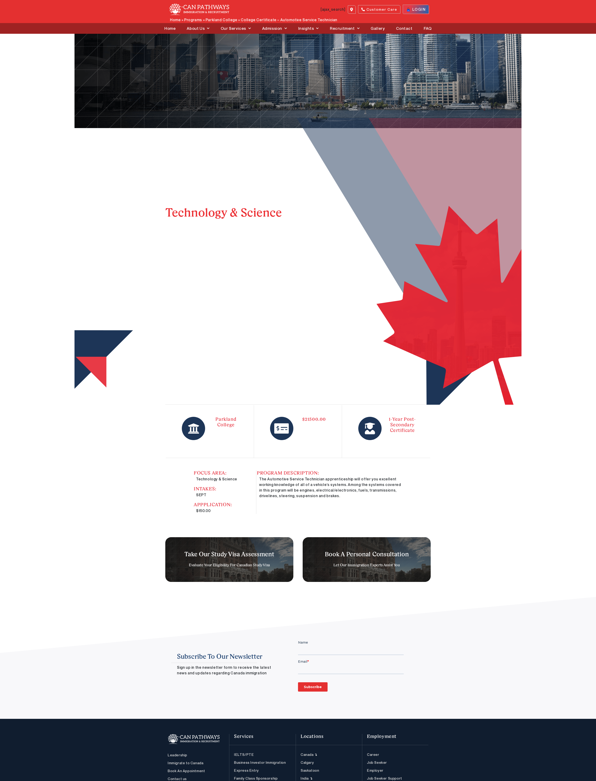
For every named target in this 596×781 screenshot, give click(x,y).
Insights (306, 28)
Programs (193, 19)
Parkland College (221, 19)
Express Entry (246, 770)
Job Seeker (377, 762)
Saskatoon (310, 770)
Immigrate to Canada (185, 763)
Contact (404, 28)
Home (175, 19)
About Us (196, 28)
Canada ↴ (309, 754)
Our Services (233, 28)
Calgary (307, 762)
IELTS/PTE (244, 754)
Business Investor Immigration (260, 762)
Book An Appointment (186, 771)
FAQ (428, 28)
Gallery (378, 28)
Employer (375, 770)
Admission (272, 28)
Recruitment (342, 28)
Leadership (177, 755)
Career (373, 754)
